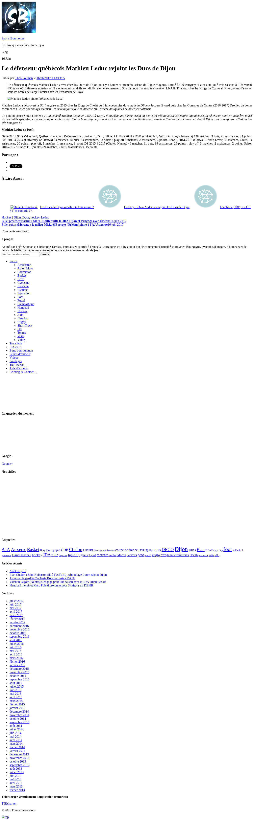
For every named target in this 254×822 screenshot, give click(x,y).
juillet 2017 (17, 601)
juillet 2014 (17, 729)
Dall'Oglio (145, 550)
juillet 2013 (17, 772)
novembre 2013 (19, 758)
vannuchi (203, 555)
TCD (163, 555)
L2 (56, 555)
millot (112, 555)
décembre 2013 (19, 754)
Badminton (24, 272)
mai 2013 (15, 779)
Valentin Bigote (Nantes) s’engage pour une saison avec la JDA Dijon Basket (58, 581)
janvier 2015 (17, 708)
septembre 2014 (19, 722)
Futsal (21, 300)
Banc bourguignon (21, 350)
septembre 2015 (19, 679)
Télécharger (9, 803)
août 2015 (16, 683)
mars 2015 (16, 700)
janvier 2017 (17, 622)
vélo (217, 555)
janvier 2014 (17, 750)
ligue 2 (84, 555)
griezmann (6, 555)
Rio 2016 (15, 347)
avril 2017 (16, 611)
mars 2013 (16, 786)
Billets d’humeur (20, 354)
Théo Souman (24, 78)
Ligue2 (92, 555)
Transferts (16, 343)
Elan (201, 549)
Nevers (132, 555)
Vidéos (14, 357)
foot (227, 549)
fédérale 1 (238, 550)
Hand (16, 555)
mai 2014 (15, 736)
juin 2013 (15, 775)
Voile (20, 336)
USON (194, 555)
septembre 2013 (19, 765)
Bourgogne (53, 550)
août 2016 (16, 640)
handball (25, 555)
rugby (156, 555)
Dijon (17, 217)
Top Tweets (17, 364)
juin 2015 (15, 690)
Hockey (7, 217)
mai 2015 (15, 693)
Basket (21, 275)
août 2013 (16, 768)
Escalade (23, 286)
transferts (182, 555)
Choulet (88, 550)
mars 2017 (16, 615)
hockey (35, 217)
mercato (103, 555)
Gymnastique (25, 304)
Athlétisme (24, 264)
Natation (22, 318)
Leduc (45, 217)
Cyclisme (23, 282)
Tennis (21, 332)
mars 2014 (16, 743)
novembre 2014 (19, 715)
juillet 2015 (17, 686)
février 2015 (17, 704)
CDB (64, 550)
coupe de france (126, 550)
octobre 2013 (18, 761)
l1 (52, 555)
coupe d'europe (107, 550)
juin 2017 (15, 604)
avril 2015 (16, 697)
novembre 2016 (19, 629)
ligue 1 (73, 555)
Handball (23, 307)
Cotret (97, 550)
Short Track (24, 325)
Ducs (25, 217)
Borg (42, 550)
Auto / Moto (25, 268)
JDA (47, 554)
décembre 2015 (19, 668)
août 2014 (16, 725)
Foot (20, 297)
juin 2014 (15, 733)
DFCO (168, 549)
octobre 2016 (18, 633)
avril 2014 (16, 740)
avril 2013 (16, 783)
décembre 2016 (19, 626)
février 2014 (17, 747)
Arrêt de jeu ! (18, 571)
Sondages (16, 361)
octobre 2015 (18, 675)
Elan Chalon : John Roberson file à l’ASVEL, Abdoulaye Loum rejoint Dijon (58, 574)
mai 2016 (15, 650)
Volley (21, 339)
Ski (19, 329)
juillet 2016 (17, 643)
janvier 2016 (17, 665)
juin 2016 (15, 647)
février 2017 (17, 618)
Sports (13, 261)
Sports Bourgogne (13, 38)
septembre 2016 (19, 636)
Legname (63, 555)
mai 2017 (15, 608)
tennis (171, 555)
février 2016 (17, 661)
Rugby (21, 322)
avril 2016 (16, 654)
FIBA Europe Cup (214, 550)
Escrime (22, 289)
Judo (20, 314)
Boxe (20, 279)
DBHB (156, 550)
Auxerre (18, 549)
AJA (6, 549)
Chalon (75, 549)
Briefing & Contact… (23, 372)
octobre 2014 (18, 718)
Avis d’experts (19, 368)
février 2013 (17, 790)
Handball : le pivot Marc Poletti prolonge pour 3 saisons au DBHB (51, 585)
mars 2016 (16, 658)
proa (141, 555)
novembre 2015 (19, 672)
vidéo (211, 555)
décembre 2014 (19, 711)
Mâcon (121, 555)
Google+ (7, 463)
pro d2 (148, 555)
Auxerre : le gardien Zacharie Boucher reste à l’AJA (42, 578)
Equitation (23, 293)
